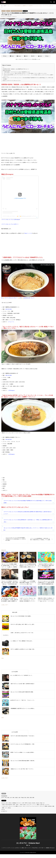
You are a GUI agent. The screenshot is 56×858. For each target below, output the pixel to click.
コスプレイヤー (5, 806)
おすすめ (3, 10)
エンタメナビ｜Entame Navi (28, 843)
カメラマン (47, 804)
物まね (9, 807)
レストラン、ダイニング (39, 806)
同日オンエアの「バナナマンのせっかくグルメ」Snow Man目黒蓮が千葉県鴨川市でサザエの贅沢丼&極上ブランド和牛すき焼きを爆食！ (28, 78)
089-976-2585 (8, 375)
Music (24, 804)
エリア (2, 797)
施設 (53, 806)
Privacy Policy (34, 847)
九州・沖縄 (12, 797)
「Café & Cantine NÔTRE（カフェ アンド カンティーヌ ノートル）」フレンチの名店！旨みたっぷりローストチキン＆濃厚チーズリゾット (28, 75)
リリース (3, 809)
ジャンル (3, 802)
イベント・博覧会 (36, 804)
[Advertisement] (28, 142)
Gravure (37, 802)
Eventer (33, 802)
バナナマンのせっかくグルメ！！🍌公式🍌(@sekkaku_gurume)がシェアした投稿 (20, 216)
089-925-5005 (8, 309)
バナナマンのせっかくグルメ (16, 10)
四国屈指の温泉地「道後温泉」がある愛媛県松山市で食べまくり (16, 69)
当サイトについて (28, 847)
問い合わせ (52, 847)
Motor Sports (16, 804)
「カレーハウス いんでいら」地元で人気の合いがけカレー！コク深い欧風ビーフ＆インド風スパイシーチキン (25, 73)
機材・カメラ (4, 807)
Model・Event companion (7, 804)
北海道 (16, 797)
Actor (7, 802)
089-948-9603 (8, 439)
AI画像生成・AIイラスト (16, 802)
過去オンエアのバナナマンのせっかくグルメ (12, 80)
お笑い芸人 (42, 804)
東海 (28, 797)
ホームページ (11, 321)
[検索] (51, 2)
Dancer (30, 802)
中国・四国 (7, 797)
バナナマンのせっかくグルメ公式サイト (10, 224)
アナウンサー (29, 804)
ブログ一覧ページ (42, 847)
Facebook (26, 845)
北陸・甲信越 (21, 797)
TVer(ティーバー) (28, 233)
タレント (10, 806)
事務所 (46, 806)
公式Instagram (11, 390)
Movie (21, 804)
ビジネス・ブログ (22, 806)
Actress (10, 802)
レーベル (32, 806)
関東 (33, 797)
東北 (25, 797)
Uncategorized (4, 795)
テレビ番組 (25, 10)
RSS (29, 845)
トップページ (4, 847)
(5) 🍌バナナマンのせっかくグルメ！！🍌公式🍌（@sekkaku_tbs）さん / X (17, 297)
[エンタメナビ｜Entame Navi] (3, 2)
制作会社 (50, 806)
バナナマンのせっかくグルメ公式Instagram (10, 219)
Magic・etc (42, 802)
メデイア (27, 806)
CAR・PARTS (25, 802)
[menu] (54, 2)
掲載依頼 (47, 847)
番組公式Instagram (7, 70)
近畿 (30, 797)
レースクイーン (4, 811)
